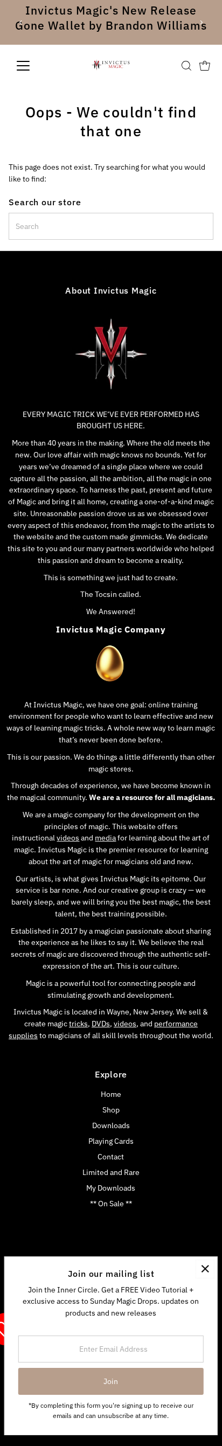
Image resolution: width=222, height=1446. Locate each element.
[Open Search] (186, 66)
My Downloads (110, 1188)
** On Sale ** (111, 1203)
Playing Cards (111, 1141)
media (105, 838)
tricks (78, 1023)
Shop (111, 1110)
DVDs (101, 1023)
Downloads (111, 1125)
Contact (111, 1157)
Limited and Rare (111, 1172)
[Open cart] (204, 66)
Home (111, 1094)
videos (68, 838)
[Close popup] (205, 1269)
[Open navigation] (33, 65)
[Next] (201, 22)
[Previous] (21, 22)
